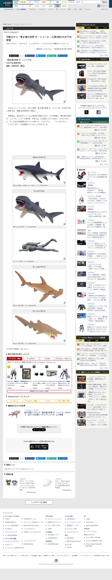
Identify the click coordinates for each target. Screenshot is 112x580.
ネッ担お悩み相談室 (11, 535)
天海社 (88, 519)
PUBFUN (86, 529)
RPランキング (84, 122)
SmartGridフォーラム (30, 519)
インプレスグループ (85, 555)
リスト (22, 55)
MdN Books (70, 538)
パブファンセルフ (91, 531)
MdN (66, 535)
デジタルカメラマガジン (12, 541)
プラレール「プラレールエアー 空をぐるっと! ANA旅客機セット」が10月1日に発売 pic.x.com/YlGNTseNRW (93, 143)
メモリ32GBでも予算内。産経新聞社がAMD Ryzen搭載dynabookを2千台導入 (97, 88)
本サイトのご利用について (10, 555)
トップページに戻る (39, 502)
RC (57, 9)
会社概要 (74, 555)
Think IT (7, 519)
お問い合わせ (25, 555)
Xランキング (85, 119)
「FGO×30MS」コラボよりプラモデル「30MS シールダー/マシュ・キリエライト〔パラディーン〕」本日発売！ (97, 203)
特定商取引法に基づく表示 (101, 555)
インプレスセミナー (30, 529)
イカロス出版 (69, 516)
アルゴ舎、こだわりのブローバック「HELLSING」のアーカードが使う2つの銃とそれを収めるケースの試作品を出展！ (97, 409)
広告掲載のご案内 (36, 555)
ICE (85, 516)
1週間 (96, 28)
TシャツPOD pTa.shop (93, 537)
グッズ (63, 9)
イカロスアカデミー (73, 532)
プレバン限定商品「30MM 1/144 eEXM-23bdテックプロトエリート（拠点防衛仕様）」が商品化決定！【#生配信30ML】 (97, 279)
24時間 (88, 28)
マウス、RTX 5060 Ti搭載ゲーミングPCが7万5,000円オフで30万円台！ (97, 73)
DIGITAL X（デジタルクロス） (33, 532)
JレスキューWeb (72, 529)
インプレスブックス (30, 541)
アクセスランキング (88, 25)
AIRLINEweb (71, 519)
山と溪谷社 (49, 532)
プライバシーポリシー (63, 555)
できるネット (9, 544)
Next (69, 377)
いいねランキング (101, 122)
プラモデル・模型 (14, 358)
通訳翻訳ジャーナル (73, 525)
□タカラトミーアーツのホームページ (19, 469)
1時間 (80, 28)
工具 (75, 9)
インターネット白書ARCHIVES (14, 548)
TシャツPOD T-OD (54, 525)
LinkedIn (64, 55)
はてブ (42, 55)
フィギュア (41, 9)
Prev (9, 377)
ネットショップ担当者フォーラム (33, 522)
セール (87, 9)
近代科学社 (49, 541)
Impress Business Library (31, 525)
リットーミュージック (54, 519)
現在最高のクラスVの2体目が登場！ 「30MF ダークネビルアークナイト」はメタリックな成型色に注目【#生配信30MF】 (97, 258)
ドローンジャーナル (11, 532)
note (53, 55)
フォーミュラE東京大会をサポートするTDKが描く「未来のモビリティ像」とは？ (97, 96)
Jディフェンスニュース (74, 522)
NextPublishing (28, 544)
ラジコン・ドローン (64, 358)
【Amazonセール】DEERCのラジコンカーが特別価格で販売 (97, 177)
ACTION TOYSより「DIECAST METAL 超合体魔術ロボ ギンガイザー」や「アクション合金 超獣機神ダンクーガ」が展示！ (97, 417)
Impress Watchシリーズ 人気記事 (93, 337)
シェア (31, 55)
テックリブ (68, 544)
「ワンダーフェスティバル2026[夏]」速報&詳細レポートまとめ (96, 379)
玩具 (69, 9)
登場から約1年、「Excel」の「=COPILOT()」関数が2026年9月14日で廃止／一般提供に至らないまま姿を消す (94, 365)
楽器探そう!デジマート (54, 522)
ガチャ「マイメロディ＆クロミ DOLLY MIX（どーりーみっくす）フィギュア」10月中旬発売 (27, 485)
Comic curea (90, 522)
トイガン (50, 9)
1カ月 (105, 28)
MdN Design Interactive (74, 541)
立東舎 (50, 529)
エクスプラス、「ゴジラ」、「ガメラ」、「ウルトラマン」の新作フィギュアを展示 (97, 422)
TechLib (69, 547)
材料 (81, 9)
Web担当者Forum (10, 522)
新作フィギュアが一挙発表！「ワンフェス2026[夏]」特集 (94, 372)
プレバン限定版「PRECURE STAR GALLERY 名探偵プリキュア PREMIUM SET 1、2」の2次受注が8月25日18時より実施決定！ (97, 237)
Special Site (85, 59)
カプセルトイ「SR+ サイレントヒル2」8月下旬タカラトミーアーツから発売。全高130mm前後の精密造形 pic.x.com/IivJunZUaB (94, 150)
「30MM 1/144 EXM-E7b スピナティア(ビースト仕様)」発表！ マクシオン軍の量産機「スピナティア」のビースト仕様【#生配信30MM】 (97, 300)
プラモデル (32, 9)
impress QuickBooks (92, 525)
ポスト (15, 55)
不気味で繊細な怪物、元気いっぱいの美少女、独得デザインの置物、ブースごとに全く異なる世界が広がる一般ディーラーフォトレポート (97, 389)
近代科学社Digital (53, 544)
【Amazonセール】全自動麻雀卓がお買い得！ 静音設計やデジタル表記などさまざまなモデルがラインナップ (94, 52)
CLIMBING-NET (52, 538)
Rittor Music (49, 516)
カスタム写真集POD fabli (94, 541)
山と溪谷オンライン (54, 535)
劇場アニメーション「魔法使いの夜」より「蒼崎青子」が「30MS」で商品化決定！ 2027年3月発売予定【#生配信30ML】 (97, 321)
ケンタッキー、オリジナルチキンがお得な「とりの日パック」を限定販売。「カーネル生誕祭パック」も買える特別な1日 (94, 355)
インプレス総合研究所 (11, 525)
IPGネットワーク (89, 535)
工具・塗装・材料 (64, 401)
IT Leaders (8, 529)
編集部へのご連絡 (49, 555)
